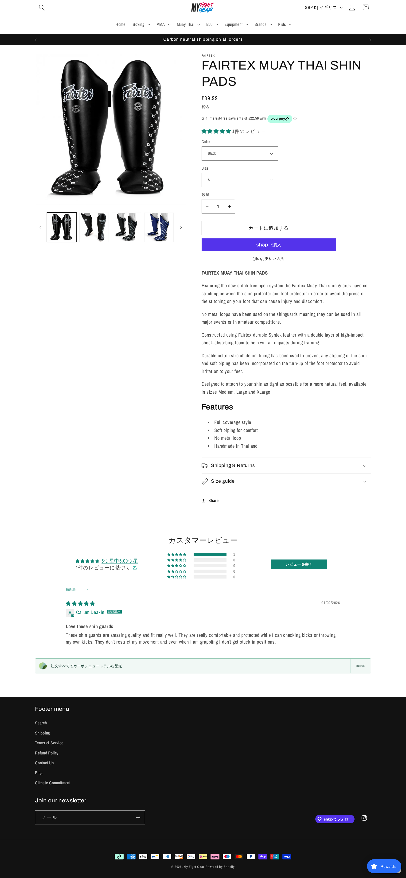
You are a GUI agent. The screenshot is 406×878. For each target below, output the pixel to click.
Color (206, 141)
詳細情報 (360, 665)
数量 (206, 194)
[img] (80, 603)
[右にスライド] (181, 227)
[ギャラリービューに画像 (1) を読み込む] (61, 227)
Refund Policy (47, 753)
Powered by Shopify (220, 866)
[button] (41, 7)
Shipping (42, 733)
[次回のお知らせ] (370, 39)
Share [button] (213, 501)
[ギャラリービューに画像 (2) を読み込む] (94, 227)
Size (205, 168)
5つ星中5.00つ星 (120, 560)
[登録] (138, 817)
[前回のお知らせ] (36, 39)
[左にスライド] (40, 227)
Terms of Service (49, 743)
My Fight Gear (194, 866)
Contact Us (44, 763)
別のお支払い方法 (268, 258)
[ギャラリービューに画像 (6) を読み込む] (159, 227)
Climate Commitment (52, 783)
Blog (39, 773)
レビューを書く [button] (299, 564)
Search (41, 723)
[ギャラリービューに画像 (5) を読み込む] (126, 227)
